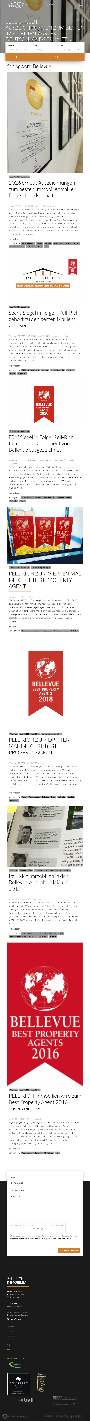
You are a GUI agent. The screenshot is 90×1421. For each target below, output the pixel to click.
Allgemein (13, 734)
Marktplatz (43, 936)
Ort (35, 46)
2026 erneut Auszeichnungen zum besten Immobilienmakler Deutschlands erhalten (42, 188)
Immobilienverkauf (17, 247)
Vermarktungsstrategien (41, 568)
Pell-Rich (74, 631)
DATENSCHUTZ (61, 1416)
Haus (53, 797)
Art (62, 46)
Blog (8, 1349)
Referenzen (11, 1336)
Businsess (48, 631)
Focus (76, 243)
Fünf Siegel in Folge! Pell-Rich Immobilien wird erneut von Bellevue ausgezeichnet (41, 443)
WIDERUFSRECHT (75, 1416)
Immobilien (58, 933)
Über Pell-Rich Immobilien (19, 177)
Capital (69, 243)
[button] (5, 1416)
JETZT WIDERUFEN (69, 1417)
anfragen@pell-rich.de (15, 1306)
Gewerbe (57, 631)
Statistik (53, 936)
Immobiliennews (41, 870)
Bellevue (48, 243)
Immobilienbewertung (18, 936)
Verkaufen (14, 800)
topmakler (21, 373)
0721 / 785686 (54, 5)
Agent (24, 797)
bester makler (49, 498)
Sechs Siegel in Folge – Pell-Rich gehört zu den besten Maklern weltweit (44, 319)
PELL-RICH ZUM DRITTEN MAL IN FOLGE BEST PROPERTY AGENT (39, 746)
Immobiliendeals (26, 870)
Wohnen (10, 1322)
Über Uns (10, 1331)
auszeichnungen (28, 243)
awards (39, 243)
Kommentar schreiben (59, 336)
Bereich (11, 46)
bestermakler (59, 243)
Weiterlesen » (15, 239)
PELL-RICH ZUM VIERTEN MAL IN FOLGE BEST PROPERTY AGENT (45, 579)
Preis (57, 1153)
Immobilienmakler (57, 370)
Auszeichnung (33, 370)
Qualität (71, 797)
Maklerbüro (48, 1153)
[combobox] (18, 50)
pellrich (39, 247)
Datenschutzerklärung (30, 1236)
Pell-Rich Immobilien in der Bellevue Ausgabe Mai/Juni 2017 (39, 882)
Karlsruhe (30, 247)
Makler (66, 631)
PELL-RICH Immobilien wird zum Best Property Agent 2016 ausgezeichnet (45, 1101)
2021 (24, 370)
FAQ (8, 1345)
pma (46, 247)
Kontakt (10, 1340)
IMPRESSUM (49, 1416)
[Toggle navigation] (80, 5)
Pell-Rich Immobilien (47, 206)
